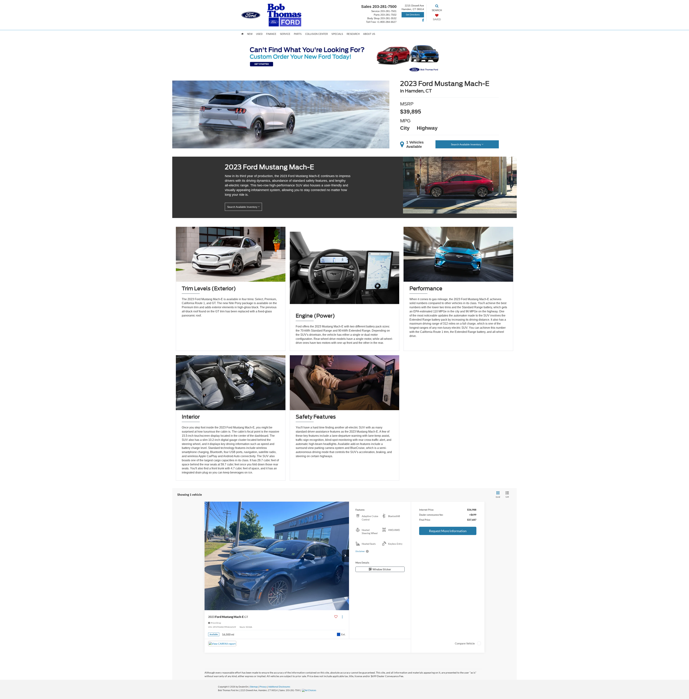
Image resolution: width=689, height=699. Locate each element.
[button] (345, 556)
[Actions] (342, 617)
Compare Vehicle (465, 643)
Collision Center (316, 34)
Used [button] (259, 34)
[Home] (242, 34)
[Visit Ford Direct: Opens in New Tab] (309, 690)
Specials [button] (337, 34)
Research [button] (353, 34)
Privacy (263, 687)
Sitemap (254, 687)
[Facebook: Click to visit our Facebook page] (423, 20)
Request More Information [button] (448, 531)
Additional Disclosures (279, 687)
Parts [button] (298, 34)
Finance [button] (271, 34)
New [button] (249, 34)
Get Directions (413, 14)
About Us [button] (369, 34)
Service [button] (285, 34)
